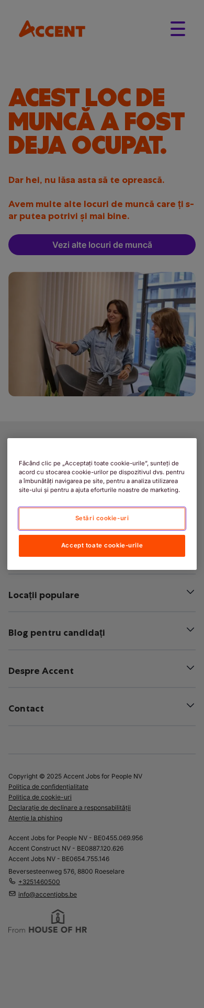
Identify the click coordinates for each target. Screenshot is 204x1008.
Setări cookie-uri (102, 518)
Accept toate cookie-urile (102, 545)
